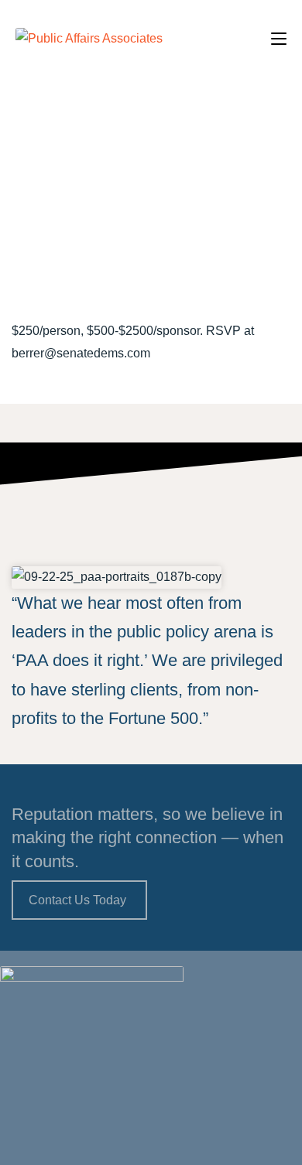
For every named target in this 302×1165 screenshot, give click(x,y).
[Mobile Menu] (279, 38)
